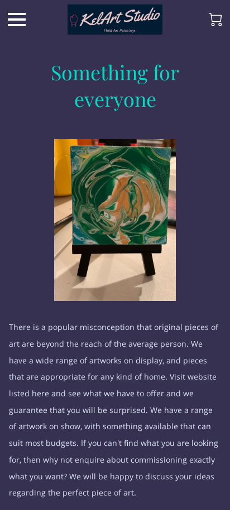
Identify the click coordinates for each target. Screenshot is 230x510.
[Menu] (17, 19)
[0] (215, 19)
